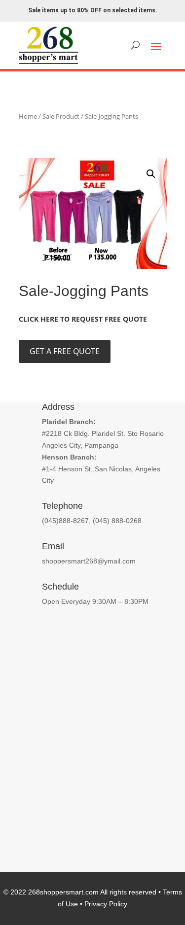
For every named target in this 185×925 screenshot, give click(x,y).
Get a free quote (65, 351)
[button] (151, 174)
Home (28, 116)
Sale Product (60, 116)
